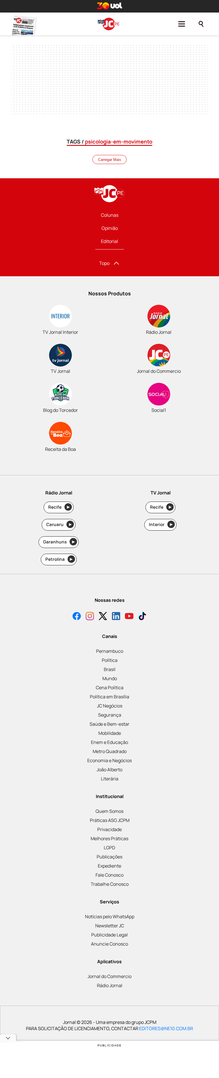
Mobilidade (109, 733)
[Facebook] (76, 617)
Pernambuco (109, 651)
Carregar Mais (109, 159)
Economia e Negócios (109, 760)
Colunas (109, 215)
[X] (103, 617)
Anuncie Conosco (109, 944)
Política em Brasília (109, 697)
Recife (59, 507)
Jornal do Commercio (109, 976)
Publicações (109, 857)
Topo (104, 263)
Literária (109, 779)
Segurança (109, 715)
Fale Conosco (109, 875)
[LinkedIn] (116, 617)
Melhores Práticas (109, 838)
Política (109, 660)
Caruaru (59, 524)
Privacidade (109, 829)
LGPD (109, 847)
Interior (161, 524)
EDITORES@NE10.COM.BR (166, 1028)
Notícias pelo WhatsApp (109, 916)
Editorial (109, 241)
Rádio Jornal (109, 985)
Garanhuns (59, 542)
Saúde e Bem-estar (109, 724)
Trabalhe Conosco (110, 884)
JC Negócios (109, 706)
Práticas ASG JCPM (109, 820)
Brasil (109, 669)
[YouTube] (129, 617)
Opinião (110, 228)
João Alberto (109, 769)
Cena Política (109, 687)
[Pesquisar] (201, 24)
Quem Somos (109, 811)
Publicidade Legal (109, 935)
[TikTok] (142, 617)
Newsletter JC (109, 925)
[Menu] (181, 24)
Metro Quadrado (110, 751)
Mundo (109, 678)
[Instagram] (90, 617)
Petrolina (59, 559)
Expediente (109, 866)
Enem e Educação (109, 742)
